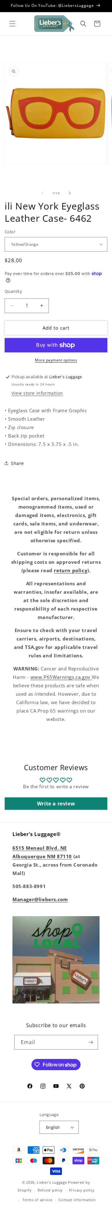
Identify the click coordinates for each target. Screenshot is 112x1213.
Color (10, 231)
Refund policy (50, 1190)
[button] (12, 24)
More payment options (56, 360)
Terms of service (37, 1199)
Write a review (56, 803)
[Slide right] (70, 193)
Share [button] (17, 463)
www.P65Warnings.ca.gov (61, 677)
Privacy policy (82, 1190)
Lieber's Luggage (52, 1182)
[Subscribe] (91, 1042)
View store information (37, 393)
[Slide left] (42, 193)
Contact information (77, 1199)
